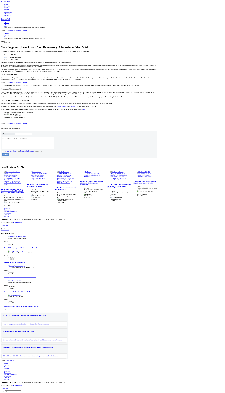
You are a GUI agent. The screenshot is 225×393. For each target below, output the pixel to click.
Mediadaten (7, 213)
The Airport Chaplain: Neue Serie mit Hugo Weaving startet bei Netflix (145, 182)
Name (7, 134)
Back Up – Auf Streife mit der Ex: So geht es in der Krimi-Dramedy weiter (23, 315)
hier (84, 109)
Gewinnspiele (8, 12)
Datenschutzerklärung (10, 151)
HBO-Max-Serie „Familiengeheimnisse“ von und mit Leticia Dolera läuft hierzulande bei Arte (119, 186)
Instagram (65, 106)
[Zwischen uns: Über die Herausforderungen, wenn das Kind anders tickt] (14, 295)
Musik (6, 7)
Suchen (3, 391)
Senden (5, 154)
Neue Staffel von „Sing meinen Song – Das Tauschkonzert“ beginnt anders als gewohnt (27, 347)
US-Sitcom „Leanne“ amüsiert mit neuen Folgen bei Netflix (37, 185)
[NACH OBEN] (5, 225)
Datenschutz (7, 210)
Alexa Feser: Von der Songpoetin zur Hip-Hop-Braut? (17, 331)
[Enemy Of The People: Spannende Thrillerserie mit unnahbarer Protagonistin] (17, 236)
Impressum (7, 208)
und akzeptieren (23, 151)
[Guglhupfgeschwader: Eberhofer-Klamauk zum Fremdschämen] (16, 266)
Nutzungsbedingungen (27, 151)
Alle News (7, 13)
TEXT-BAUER (17, 222)
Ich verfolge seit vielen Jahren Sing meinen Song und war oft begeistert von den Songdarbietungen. (30, 356)
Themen (6, 214)
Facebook (58, 106)
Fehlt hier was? (11, 30)
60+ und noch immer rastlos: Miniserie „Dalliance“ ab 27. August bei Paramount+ (91, 183)
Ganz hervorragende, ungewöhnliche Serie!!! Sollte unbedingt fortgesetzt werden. (26, 324)
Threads (72, 106)
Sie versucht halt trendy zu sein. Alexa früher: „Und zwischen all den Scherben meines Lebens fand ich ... (32, 340)
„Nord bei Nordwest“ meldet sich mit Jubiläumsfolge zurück (65, 188)
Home (6, 4)
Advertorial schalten (21, 30)
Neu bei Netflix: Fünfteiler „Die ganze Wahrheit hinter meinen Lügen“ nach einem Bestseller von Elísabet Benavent (12, 191)
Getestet (6, 9)
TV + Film (7, 6)
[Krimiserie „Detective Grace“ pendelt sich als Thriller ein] (15, 280)
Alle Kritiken (8, 15)
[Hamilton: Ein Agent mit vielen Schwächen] (15, 251)
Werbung (6, 216)
